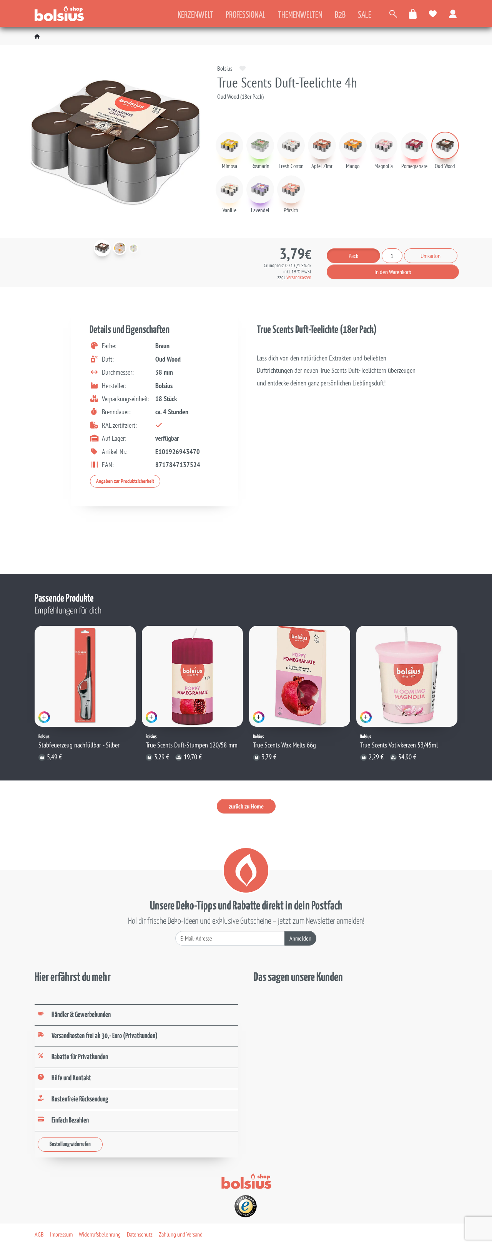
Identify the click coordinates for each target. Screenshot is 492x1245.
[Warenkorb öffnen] (413, 14)
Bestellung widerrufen (70, 1144)
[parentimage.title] (119, 248)
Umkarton (430, 256)
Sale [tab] (364, 15)
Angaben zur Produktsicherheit (125, 481)
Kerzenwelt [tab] (195, 15)
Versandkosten (298, 277)
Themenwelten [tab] (300, 15)
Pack (353, 256)
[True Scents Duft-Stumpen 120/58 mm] (192, 676)
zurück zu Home (246, 806)
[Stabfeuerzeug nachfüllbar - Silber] (85, 676)
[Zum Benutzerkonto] (453, 14)
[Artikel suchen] (393, 14)
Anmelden (300, 938)
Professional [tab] (246, 15)
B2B (340, 15)
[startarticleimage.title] (102, 248)
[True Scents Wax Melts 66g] (299, 676)
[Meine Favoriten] (433, 14)
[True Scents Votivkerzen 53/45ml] (406, 676)
